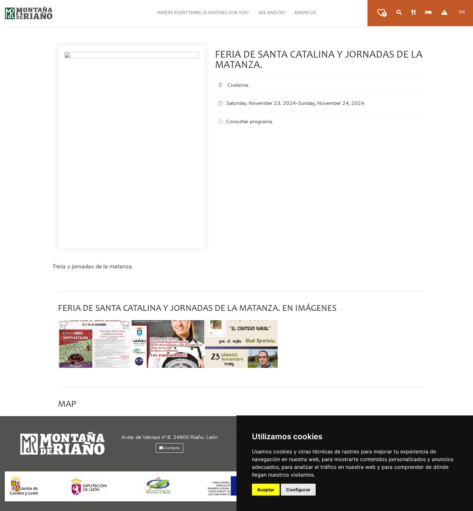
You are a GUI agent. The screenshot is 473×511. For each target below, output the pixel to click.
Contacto (171, 448)
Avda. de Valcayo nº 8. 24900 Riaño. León (169, 437)
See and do (271, 12)
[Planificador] (399, 13)
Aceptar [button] (265, 489)
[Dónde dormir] (428, 13)
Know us (305, 12)
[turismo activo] (444, 13)
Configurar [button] (298, 489)
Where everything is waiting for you (203, 12)
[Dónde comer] (413, 13)
